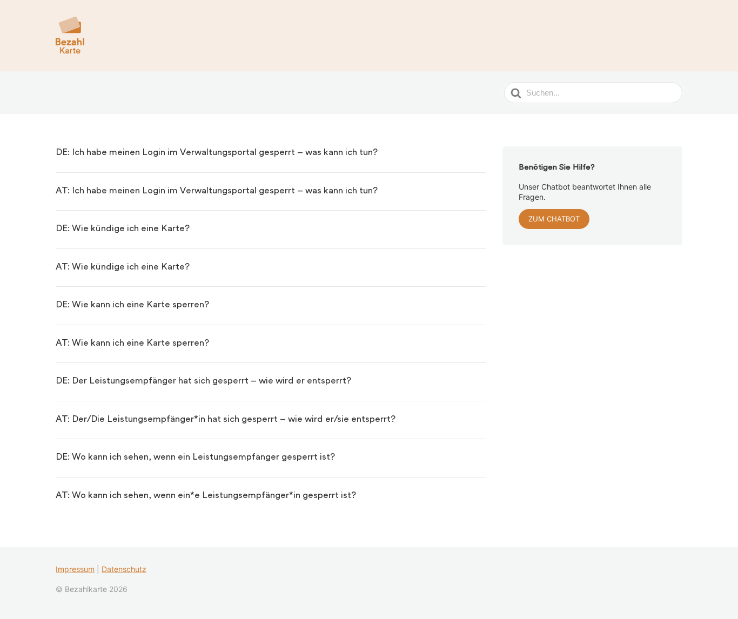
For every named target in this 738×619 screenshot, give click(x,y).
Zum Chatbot (554, 218)
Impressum (75, 569)
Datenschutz (124, 569)
